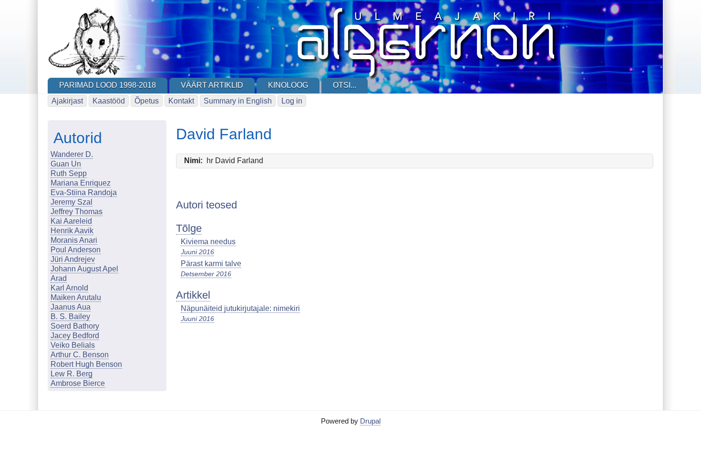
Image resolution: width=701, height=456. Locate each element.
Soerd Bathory (75, 326)
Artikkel (193, 295)
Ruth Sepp (69, 173)
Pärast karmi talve (211, 263)
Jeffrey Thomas (77, 211)
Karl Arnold (69, 288)
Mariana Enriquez (81, 183)
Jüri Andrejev (73, 259)
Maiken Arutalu (76, 297)
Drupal (370, 421)
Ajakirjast (67, 101)
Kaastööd (109, 101)
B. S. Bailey (70, 316)
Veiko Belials (73, 345)
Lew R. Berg (72, 374)
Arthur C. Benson (80, 355)
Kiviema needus (208, 242)
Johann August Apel (84, 269)
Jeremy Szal (72, 202)
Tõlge (189, 228)
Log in (291, 101)
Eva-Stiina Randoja (84, 192)
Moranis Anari (74, 240)
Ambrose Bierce (78, 383)
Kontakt (181, 101)
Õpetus (146, 101)
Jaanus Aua (71, 307)
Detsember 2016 (206, 274)
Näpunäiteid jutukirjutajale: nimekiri (240, 308)
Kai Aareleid (71, 221)
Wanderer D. (72, 154)
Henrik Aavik (72, 231)
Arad (59, 278)
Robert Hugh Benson (86, 364)
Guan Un (66, 164)
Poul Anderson (76, 250)
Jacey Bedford (75, 336)
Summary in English (238, 101)
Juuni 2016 (197, 252)
